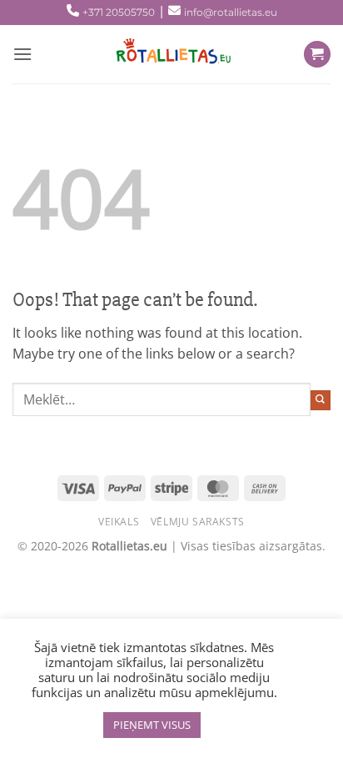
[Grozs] (317, 54)
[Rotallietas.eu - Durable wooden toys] (168, 54)
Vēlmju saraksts (198, 522)
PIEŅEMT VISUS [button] (152, 724)
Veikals (118, 522)
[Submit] (321, 400)
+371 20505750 (118, 12)
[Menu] (22, 53)
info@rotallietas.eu (230, 12)
